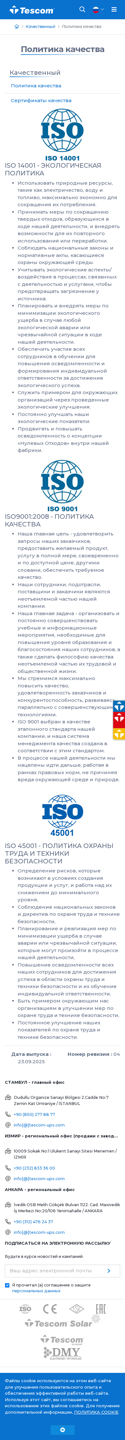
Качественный (40, 26)
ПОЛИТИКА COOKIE (96, 1412)
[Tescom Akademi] (62, 1337)
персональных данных (36, 1290)
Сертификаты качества (41, 100)
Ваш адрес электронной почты (51, 1271)
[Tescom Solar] (63, 1321)
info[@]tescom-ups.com (39, 1125)
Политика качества (62, 49)
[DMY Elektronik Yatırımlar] (62, 1353)
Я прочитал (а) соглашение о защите (51, 1288)
